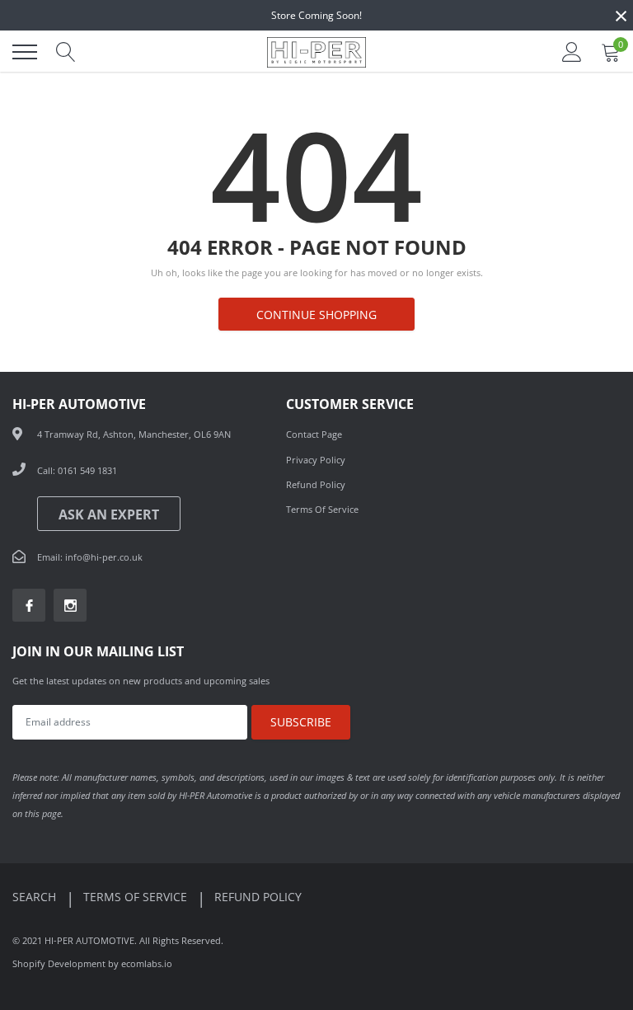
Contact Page (314, 434)
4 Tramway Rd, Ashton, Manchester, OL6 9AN (134, 434)
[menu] (24, 52)
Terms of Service (322, 509)
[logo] (316, 52)
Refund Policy (315, 484)
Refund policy (258, 896)
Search (35, 896)
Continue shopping (316, 314)
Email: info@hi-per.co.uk (90, 557)
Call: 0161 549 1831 (77, 470)
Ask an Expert (109, 514)
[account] (572, 51)
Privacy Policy (315, 459)
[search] (66, 52)
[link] (28, 605)
